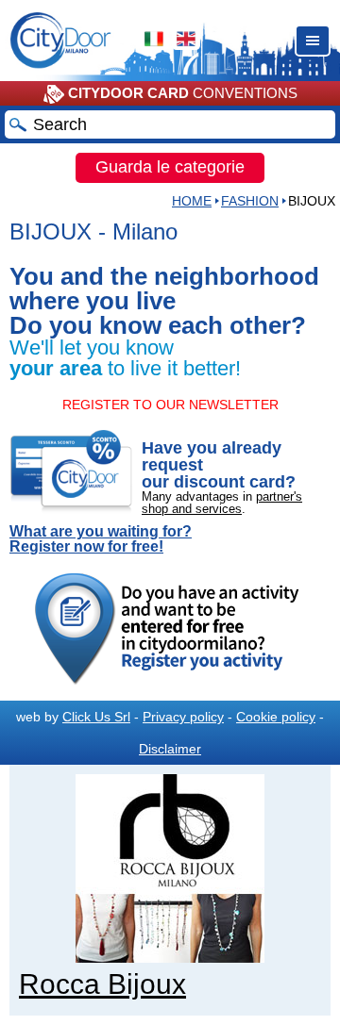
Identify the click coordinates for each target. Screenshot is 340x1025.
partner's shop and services (222, 502)
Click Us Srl (96, 716)
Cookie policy (275, 716)
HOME (192, 200)
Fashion (250, 200)
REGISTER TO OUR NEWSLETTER (170, 404)
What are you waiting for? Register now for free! (100, 539)
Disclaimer (170, 748)
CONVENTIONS (183, 93)
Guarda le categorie (170, 166)
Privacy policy (183, 716)
